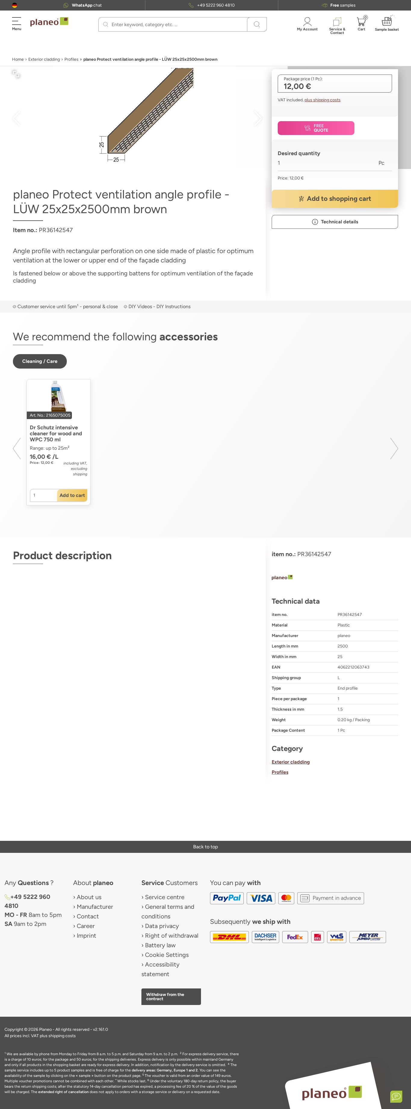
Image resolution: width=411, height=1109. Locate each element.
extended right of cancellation (63, 1092)
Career (86, 926)
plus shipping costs (322, 100)
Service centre (164, 897)
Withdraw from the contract (165, 996)
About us (89, 897)
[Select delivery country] (14, 5)
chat (87, 5)
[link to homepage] (49, 22)
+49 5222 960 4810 (216, 5)
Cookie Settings (167, 954)
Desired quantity (299, 153)
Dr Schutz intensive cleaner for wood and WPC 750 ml (56, 433)
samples (343, 5)
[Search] (105, 24)
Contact (88, 916)
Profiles (71, 59)
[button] (14, 5)
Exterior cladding (44, 59)
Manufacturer (95, 906)
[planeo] (335, 578)
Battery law (160, 945)
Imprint (86, 935)
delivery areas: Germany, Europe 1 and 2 (165, 1070)
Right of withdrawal (171, 935)
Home (18, 59)
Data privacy (162, 926)
